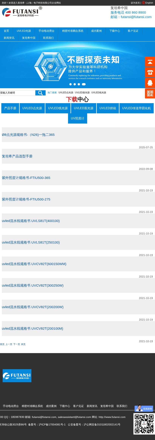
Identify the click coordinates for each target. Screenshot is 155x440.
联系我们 (48, 37)
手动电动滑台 (46, 30)
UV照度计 (77, 118)
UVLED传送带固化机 (136, 108)
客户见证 (133, 30)
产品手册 (10, 108)
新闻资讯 (9, 37)
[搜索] (40, 92)
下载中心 (114, 30)
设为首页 (135, 3)
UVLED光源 (24, 30)
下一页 (16, 344)
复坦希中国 (28, 37)
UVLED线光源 (98, 92)
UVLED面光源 (82, 92)
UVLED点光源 (66, 92)
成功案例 (96, 30)
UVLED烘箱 (108, 108)
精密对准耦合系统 (72, 30)
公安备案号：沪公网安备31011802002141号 (94, 424)
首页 (6, 30)
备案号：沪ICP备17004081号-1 (47, 424)
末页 (23, 344)
